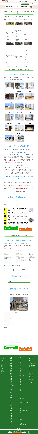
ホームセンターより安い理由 (32, 365)
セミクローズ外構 (2, 358)
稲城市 (11, 416)
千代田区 (11, 397)
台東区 (11, 395)
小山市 (20, 389)
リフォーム (26, 40)
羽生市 (11, 370)
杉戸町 (11, 362)
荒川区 (11, 387)
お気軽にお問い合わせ (11, 227)
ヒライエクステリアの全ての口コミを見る (12, 265)
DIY (20, 397)
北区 (10, 402)
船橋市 (20, 366)
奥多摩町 (11, 423)
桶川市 (11, 365)
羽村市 (11, 418)
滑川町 (11, 373)
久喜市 (11, 357)
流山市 (20, 357)
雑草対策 (25, 57)
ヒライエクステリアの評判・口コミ (32, 366)
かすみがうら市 (21, 379)
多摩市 (11, 415)
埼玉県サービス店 (31, 379)
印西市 (20, 362)
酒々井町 (21, 373)
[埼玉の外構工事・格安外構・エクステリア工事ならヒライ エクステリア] (5, 1)
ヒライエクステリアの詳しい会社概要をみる (12, 342)
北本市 (11, 366)
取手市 (20, 378)
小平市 (11, 407)
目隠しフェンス (8, 66)
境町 (20, 376)
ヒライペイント (30, 382)
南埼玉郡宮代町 (11, 363)
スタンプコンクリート (3, 362)
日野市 (11, 421)
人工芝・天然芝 (2, 371)
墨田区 (11, 394)
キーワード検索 (31, 3)
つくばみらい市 (21, 382)
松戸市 (20, 358)
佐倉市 (20, 368)
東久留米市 (11, 408)
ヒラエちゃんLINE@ (31, 358)
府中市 (11, 413)
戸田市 (11, 379)
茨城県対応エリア (31, 374)
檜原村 (11, 424)
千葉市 (20, 365)
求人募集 (30, 360)
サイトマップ (30, 368)
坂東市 (20, 381)
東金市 (20, 370)
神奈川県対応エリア (31, 373)
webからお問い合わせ (26, 229)
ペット (1, 374)
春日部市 (11, 360)
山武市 (20, 374)
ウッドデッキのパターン (22, 398)
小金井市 (11, 411)
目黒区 (11, 399)
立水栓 (1, 373)
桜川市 (20, 384)
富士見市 (11, 381)
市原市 (20, 371)
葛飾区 (11, 403)
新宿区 (11, 390)
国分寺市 (11, 410)
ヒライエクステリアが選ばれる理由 (32, 363)
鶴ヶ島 (11, 376)
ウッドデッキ (17, 35)
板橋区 (11, 389)
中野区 (11, 392)
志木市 (11, 378)
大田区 (11, 400)
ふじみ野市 (11, 371)
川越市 (11, 368)
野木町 (20, 390)
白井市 (20, 360)
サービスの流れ (30, 362)
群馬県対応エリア (31, 376)
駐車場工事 (17, 40)
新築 (16, 33)
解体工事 (21, 422)
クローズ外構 (2, 357)
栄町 (20, 363)
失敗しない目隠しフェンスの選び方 (23, 424)
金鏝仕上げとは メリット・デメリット (23, 412)
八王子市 (11, 420)
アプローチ (26, 59)
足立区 (11, 386)
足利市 (20, 392)
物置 (7, 40)
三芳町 (11, 384)
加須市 (11, 358)
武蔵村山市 (11, 405)
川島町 (11, 374)
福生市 (11, 419)
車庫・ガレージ (2, 366)
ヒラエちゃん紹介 (31, 357)
